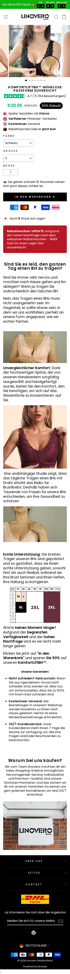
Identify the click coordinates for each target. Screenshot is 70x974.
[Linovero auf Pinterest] (34, 933)
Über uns (34, 861)
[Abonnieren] (60, 921)
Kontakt (34, 884)
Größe (10, 151)
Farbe (9, 136)
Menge (9, 165)
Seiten (34, 873)
